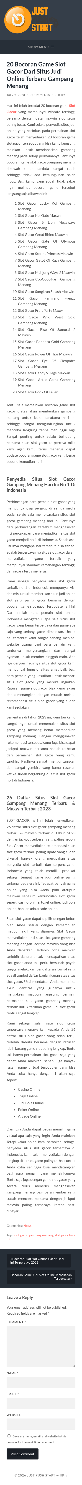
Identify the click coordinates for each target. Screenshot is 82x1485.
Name (12, 1373)
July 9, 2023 (16, 95)
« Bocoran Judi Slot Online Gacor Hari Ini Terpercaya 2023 (37, 1260)
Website (14, 1415)
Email (13, 1394)
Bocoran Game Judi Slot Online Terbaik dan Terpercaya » (41, 1276)
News (27, 1225)
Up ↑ (64, 1475)
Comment (16, 1322)
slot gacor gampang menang (33, 1235)
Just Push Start (41, 1475)
